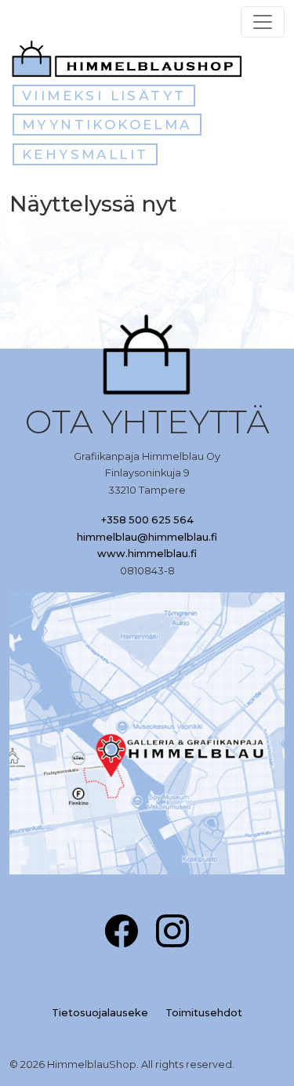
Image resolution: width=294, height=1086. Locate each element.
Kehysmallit (85, 154)
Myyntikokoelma (107, 124)
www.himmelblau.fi (147, 553)
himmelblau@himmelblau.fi (147, 537)
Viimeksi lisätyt (104, 95)
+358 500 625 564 (147, 520)
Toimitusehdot (203, 1013)
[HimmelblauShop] (130, 59)
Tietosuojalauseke (100, 1013)
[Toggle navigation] (263, 22)
